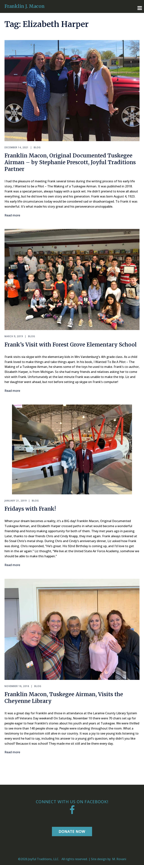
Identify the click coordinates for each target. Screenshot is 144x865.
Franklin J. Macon (24, 6)
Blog (37, 147)
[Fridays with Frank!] (72, 449)
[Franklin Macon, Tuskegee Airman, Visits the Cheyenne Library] (72, 629)
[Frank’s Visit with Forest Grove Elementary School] (72, 279)
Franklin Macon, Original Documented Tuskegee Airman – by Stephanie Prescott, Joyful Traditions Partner (70, 162)
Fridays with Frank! (30, 508)
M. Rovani (118, 859)
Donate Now (72, 831)
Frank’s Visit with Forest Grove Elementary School (70, 344)
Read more (12, 215)
